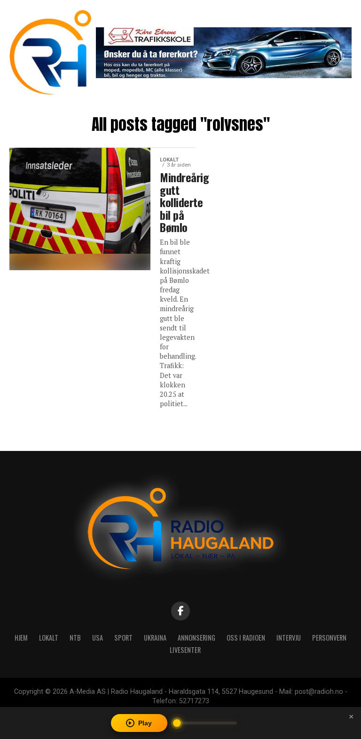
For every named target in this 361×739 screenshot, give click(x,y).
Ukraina (155, 638)
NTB (75, 638)
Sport (123, 638)
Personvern (329, 638)
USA (97, 638)
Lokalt (48, 638)
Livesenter (185, 650)
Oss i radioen (246, 638)
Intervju (288, 638)
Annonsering (196, 638)
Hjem (21, 638)
